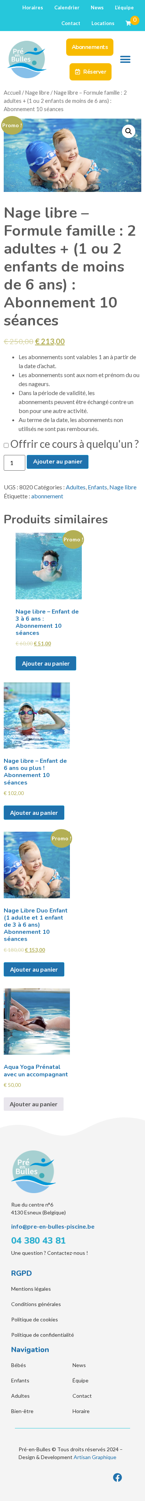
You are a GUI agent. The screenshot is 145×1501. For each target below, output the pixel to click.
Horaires (32, 7)
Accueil (12, 92)
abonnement (47, 495)
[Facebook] (117, 1477)
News (97, 7)
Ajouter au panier (57, 462)
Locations (103, 23)
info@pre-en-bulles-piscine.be (52, 1226)
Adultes (76, 486)
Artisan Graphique (95, 1457)
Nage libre (37, 92)
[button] (125, 59)
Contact (70, 23)
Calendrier (67, 7)
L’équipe (124, 7)
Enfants (97, 486)
